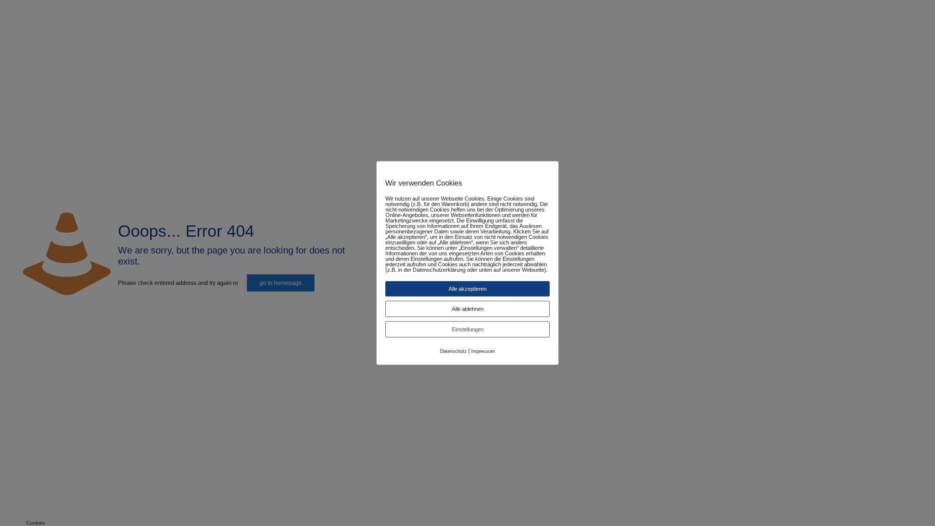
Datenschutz (453, 351)
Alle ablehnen (468, 309)
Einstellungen (468, 329)
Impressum (483, 351)
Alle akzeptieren (467, 289)
